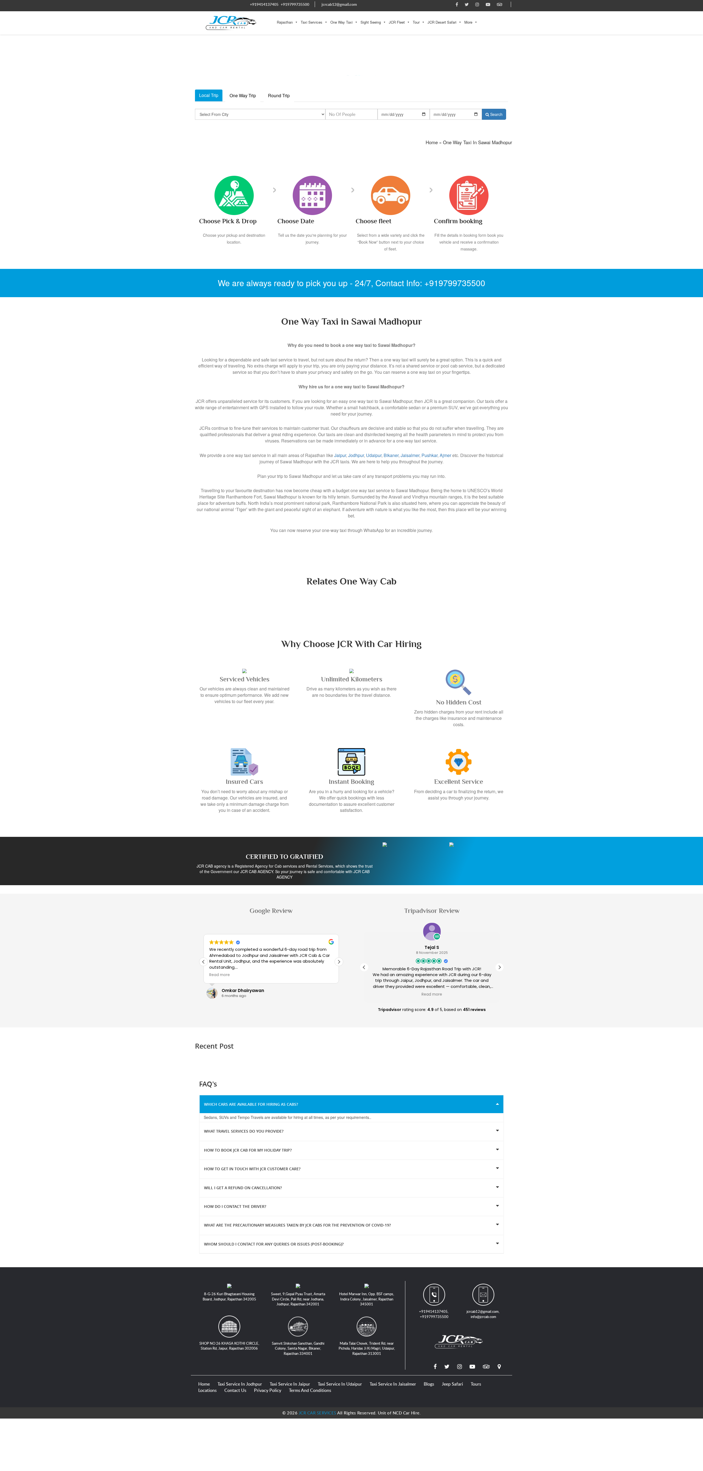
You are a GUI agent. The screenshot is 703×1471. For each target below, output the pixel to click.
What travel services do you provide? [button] (243, 1131)
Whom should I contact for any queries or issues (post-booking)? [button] (274, 1243)
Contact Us (235, 1390)
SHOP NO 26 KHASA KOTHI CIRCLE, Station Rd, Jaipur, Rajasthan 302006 (229, 1346)
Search (496, 114)
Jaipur (340, 455)
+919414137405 (264, 4)
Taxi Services (311, 22)
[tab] (351, 1104)
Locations (207, 1390)
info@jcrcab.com (483, 1316)
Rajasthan (285, 22)
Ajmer (445, 455)
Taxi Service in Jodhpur (239, 1384)
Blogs (429, 1384)
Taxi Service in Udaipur (340, 1384)
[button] (339, 962)
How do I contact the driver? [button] (235, 1206)
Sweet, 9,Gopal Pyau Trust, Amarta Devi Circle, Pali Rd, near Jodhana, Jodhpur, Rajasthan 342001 (298, 1298)
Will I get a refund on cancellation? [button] (243, 1187)
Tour (416, 22)
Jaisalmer (410, 455)
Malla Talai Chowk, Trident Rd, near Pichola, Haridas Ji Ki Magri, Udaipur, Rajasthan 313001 (367, 1348)
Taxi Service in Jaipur (290, 1384)
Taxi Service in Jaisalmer (393, 1384)
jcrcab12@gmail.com (339, 4)
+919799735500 (295, 4)
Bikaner (391, 455)
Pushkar (429, 455)
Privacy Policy (267, 1390)
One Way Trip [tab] (243, 95)
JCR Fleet (397, 22)
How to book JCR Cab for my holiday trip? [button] (248, 1150)
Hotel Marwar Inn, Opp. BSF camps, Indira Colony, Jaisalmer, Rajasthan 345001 (366, 1298)
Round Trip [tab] (279, 95)
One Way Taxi (341, 22)
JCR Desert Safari (442, 22)
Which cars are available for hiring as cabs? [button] (251, 1104)
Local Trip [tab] (208, 95)
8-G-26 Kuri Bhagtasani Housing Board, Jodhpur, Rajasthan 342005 (229, 1296)
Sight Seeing (371, 22)
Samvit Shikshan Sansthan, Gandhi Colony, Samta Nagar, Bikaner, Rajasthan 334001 (298, 1348)
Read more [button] (219, 975)
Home (204, 1384)
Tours (476, 1384)
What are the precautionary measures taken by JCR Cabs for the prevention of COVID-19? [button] (297, 1225)
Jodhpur (356, 455)
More (468, 22)
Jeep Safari (452, 1384)
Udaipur (373, 455)
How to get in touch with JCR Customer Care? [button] (252, 1168)
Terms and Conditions (310, 1390)
